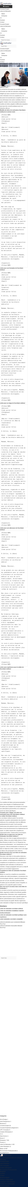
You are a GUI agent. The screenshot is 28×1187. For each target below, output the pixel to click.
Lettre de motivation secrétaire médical (11, 908)
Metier (3, 13)
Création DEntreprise (6, 1132)
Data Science (3, 1136)
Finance (2, 1142)
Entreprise (4, 16)
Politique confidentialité (6, 1179)
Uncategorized (4, 1152)
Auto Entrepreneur (5, 1121)
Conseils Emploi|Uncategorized (9, 1127)
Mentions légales (4, 1177)
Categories (6, 6)
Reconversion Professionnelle (8, 1150)
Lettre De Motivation (5, 1144)
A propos (2, 20)
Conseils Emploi (4, 9)
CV (1, 18)
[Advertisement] (14, 942)
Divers (2, 1138)
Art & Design (3, 1119)
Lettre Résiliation (4, 1146)
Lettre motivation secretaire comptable (11, 919)
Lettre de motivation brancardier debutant (11, 925)
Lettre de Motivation (5, 11)
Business (2, 1123)
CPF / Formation (4, 1129)
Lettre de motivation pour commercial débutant (12, 922)
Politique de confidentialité (7, 1183)
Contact (2, 22)
